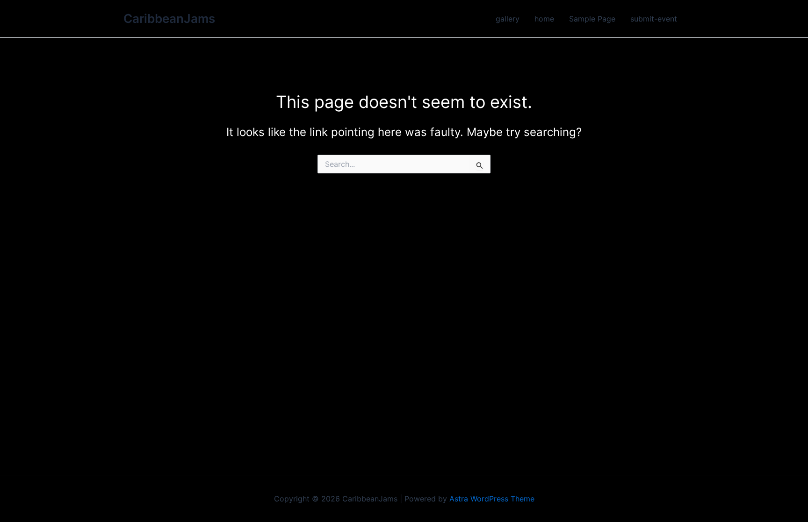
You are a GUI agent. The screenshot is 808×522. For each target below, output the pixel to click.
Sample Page (592, 18)
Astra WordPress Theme (491, 498)
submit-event (653, 18)
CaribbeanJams (169, 18)
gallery (507, 18)
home (544, 18)
